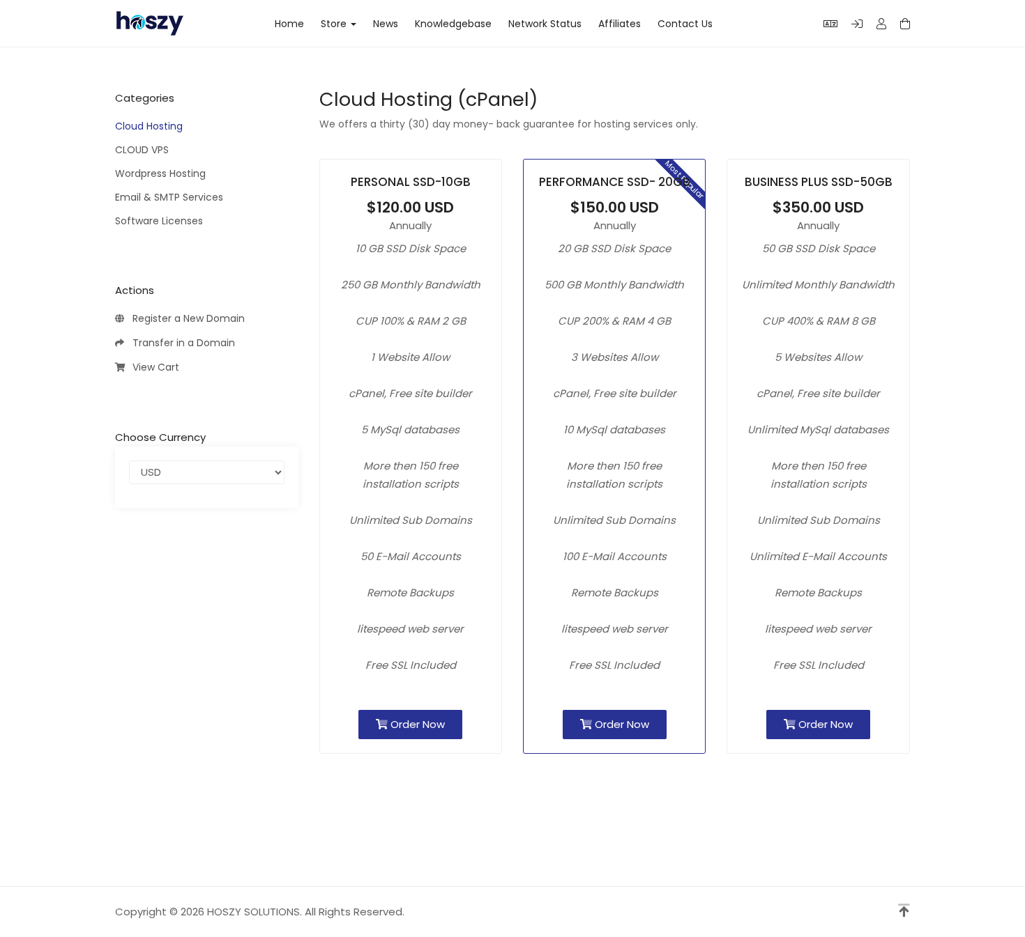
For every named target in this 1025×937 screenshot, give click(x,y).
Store (336, 24)
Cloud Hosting (149, 126)
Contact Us (685, 24)
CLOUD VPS (142, 150)
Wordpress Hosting (160, 173)
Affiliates (619, 24)
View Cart (153, 367)
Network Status (545, 24)
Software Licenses (159, 221)
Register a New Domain (186, 318)
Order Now (416, 724)
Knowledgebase (453, 24)
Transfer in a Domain (181, 343)
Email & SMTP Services (169, 197)
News (385, 24)
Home (289, 24)
